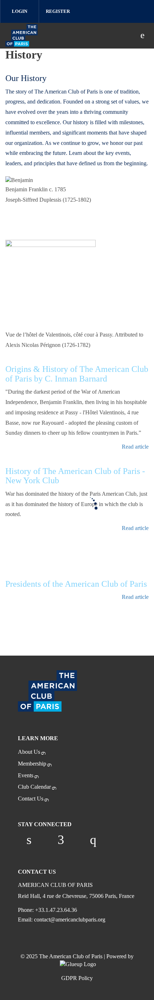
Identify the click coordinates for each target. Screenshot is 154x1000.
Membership (32, 764)
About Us (29, 752)
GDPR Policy (77, 978)
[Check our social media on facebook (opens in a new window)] (61, 839)
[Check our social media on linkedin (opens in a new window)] (29, 839)
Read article (135, 447)
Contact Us (30, 799)
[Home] (62, 35)
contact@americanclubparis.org (69, 919)
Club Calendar (34, 787)
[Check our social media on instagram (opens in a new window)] (93, 839)
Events (25, 775)
